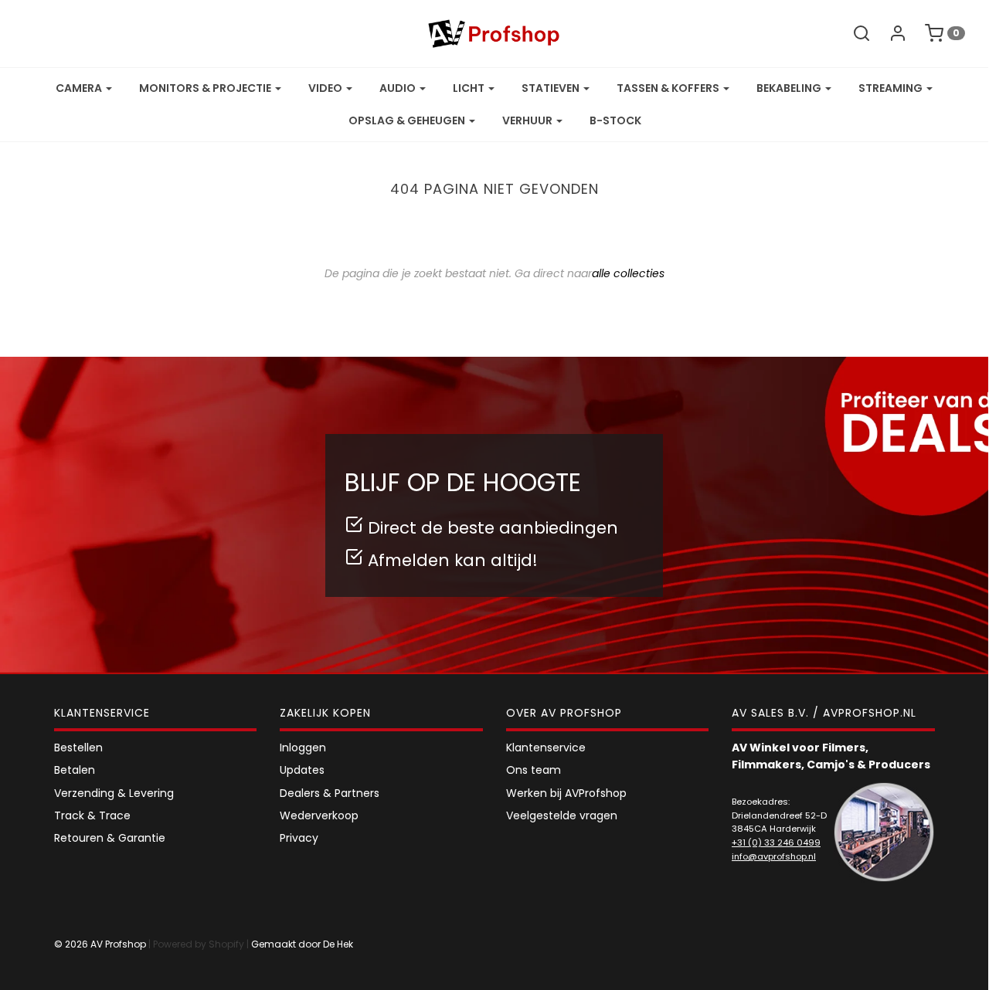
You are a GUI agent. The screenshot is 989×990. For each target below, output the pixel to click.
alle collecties (628, 273)
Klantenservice (546, 747)
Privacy (299, 838)
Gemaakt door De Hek (302, 944)
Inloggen (303, 747)
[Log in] (890, 33)
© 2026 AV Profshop (100, 944)
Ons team (533, 770)
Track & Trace (92, 815)
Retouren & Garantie (109, 838)
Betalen (74, 770)
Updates (302, 770)
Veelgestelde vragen (561, 815)
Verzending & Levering (114, 793)
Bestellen (78, 747)
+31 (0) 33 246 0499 (776, 842)
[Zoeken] (854, 33)
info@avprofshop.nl (774, 856)
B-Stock (615, 120)
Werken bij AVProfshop (566, 793)
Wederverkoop (319, 815)
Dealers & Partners (329, 793)
